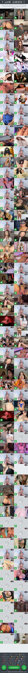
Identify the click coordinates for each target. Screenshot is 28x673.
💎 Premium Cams (22, 663)
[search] (24, 667)
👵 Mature (13, 656)
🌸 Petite (23, 658)
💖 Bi (16, 660)
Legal (25, 671)
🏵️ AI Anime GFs (21, 665)
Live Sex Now (14, 667)
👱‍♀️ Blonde (24, 656)
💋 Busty (5, 660)
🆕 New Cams (21, 660)
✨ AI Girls (13, 665)
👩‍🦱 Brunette (5, 658)
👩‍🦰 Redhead (12, 658)
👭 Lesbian (11, 660)
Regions (9, 671)
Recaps (16, 671)
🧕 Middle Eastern (6, 656)
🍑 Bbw (18, 658)
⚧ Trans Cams (13, 663)
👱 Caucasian (22, 654)
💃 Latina (16, 654)
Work (13, 671)
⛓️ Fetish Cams (6, 665)
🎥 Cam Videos (21, 667)
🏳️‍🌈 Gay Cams (5, 663)
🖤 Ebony (10, 654)
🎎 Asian (5, 654)
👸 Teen (19, 656)
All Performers (20, 671)
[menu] (3, 667)
